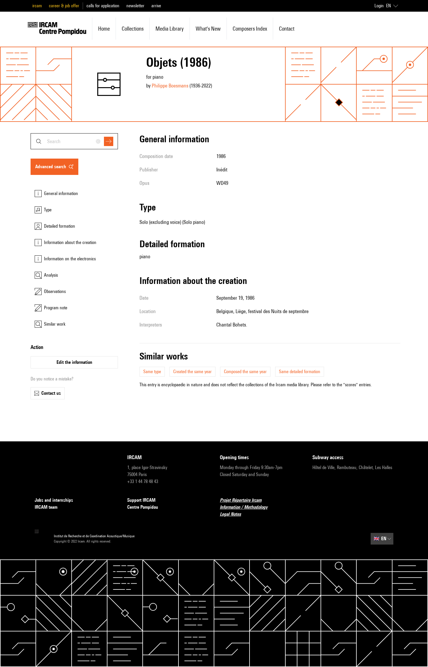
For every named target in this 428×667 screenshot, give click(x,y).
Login (379, 5)
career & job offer (64, 5)
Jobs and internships (54, 500)
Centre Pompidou (142, 507)
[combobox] (74, 141)
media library (169, 28)
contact (286, 28)
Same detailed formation (299, 371)
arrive (156, 5)
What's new (208, 28)
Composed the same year (245, 371)
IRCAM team (46, 507)
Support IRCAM (141, 500)
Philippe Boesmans (170, 86)
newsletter (135, 5)
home (104, 28)
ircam (37, 5)
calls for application (102, 5)
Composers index (250, 28)
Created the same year (192, 371)
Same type (152, 371)
